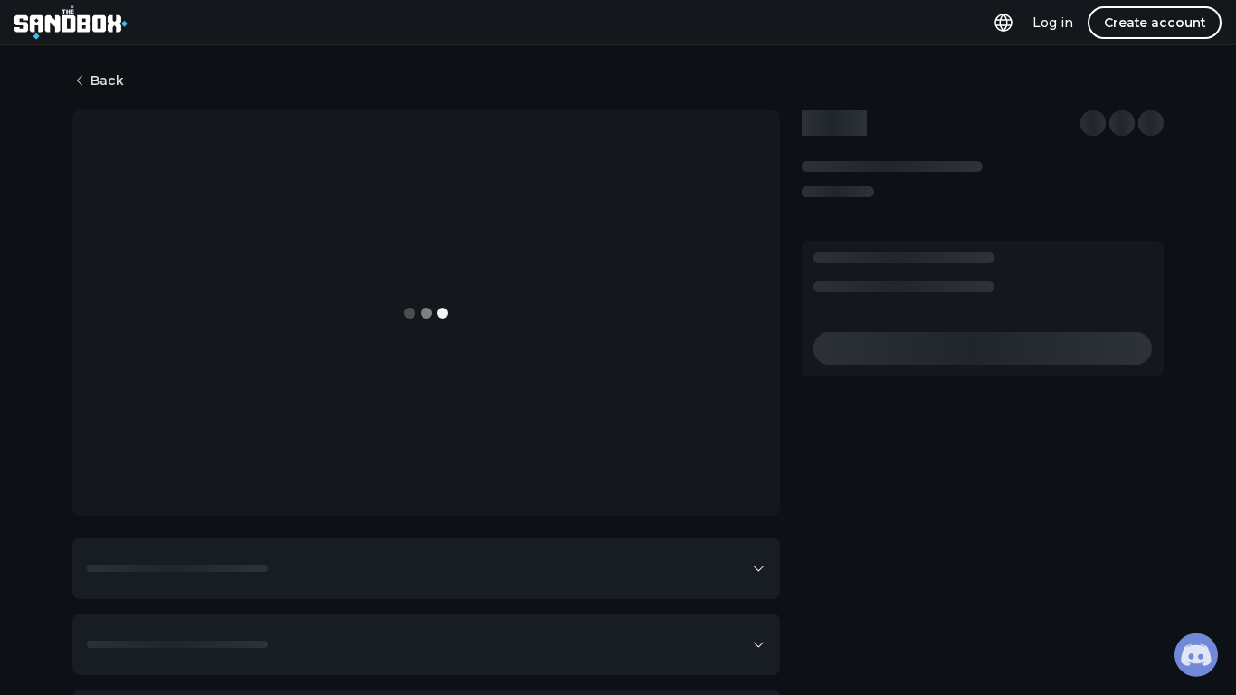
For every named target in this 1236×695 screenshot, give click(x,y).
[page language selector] (1003, 22)
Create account (1154, 22)
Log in (1052, 22)
